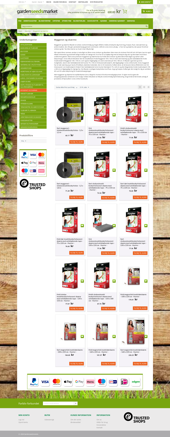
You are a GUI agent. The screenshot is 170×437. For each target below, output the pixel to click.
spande (23, 100)
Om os (48, 2)
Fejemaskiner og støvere (30, 61)
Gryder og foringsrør (29, 124)
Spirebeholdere (26, 104)
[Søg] (146, 26)
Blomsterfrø (44, 21)
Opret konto (23, 422)
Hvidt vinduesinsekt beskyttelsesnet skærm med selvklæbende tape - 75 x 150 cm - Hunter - (133, 131)
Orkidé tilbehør (26, 94)
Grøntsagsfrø (30, 21)
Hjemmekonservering (28, 127)
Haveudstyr (92, 21)
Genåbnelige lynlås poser (30, 65)
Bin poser (24, 51)
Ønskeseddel (76, 422)
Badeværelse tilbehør (29, 48)
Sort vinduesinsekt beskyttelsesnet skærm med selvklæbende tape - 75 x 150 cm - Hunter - (102, 187)
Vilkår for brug (60, 2)
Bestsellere (83, 2)
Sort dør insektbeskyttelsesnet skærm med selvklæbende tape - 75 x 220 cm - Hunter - (133, 186)
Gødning (131, 21)
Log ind (21, 420)
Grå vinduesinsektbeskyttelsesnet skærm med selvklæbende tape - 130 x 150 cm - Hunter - (102, 242)
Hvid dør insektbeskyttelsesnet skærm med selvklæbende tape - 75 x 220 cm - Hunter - (70, 241)
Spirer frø (66, 21)
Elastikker (24, 58)
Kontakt (72, 2)
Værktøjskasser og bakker (30, 117)
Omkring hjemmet (117, 21)
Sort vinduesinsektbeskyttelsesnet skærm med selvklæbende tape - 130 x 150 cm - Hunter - (133, 242)
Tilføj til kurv (76, 142)
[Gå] (75, 403)
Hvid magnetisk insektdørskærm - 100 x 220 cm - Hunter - (133, 295)
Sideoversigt (49, 420)
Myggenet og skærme (28, 90)
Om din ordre (76, 420)
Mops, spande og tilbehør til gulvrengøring (31, 86)
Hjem (20, 31)
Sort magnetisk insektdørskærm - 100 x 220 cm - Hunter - (70, 351)
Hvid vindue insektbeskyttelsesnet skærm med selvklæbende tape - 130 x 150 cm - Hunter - (69, 297)
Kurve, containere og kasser (31, 78)
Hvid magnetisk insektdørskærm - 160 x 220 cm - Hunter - (102, 351)
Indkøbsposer (25, 68)
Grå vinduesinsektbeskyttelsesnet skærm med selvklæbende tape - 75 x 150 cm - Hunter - (102, 131)
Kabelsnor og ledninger (30, 75)
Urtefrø (56, 21)
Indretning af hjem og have (31, 71)
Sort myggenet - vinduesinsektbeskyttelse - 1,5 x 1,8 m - (70, 186)
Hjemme (103, 21)
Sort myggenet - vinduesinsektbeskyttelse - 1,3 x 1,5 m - (70, 130)
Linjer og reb (25, 81)
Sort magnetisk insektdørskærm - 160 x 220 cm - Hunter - (133, 351)
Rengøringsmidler (27, 97)
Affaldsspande (26, 45)
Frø (19, 21)
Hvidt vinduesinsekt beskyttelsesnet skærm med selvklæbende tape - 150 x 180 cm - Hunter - (101, 297)
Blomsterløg (79, 21)
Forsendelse (101, 425)
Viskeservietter (26, 120)
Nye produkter (96, 2)
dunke (22, 55)
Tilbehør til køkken (28, 110)
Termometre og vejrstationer (32, 107)
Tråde (22, 114)
